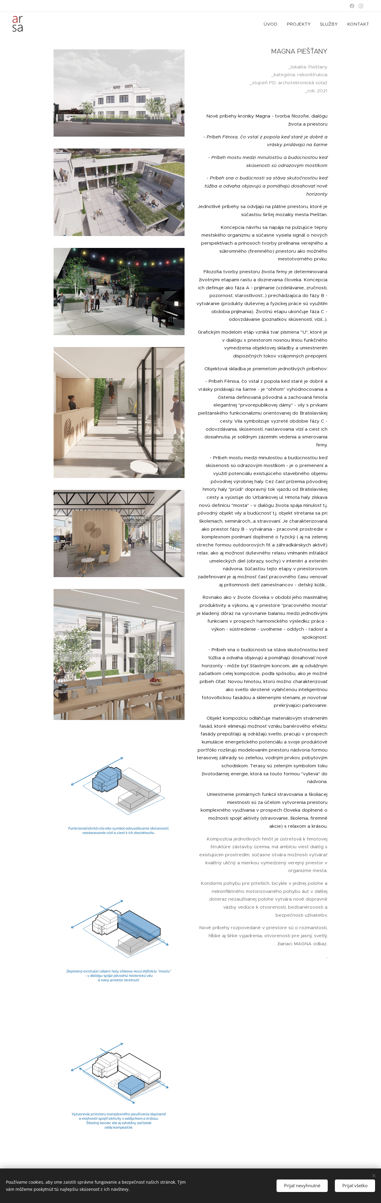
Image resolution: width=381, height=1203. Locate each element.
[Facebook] (352, 6)
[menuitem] (272, 24)
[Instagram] (361, 6)
